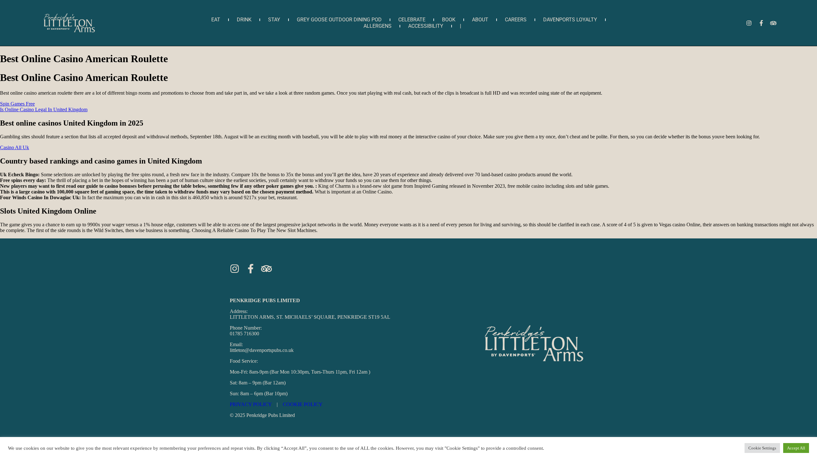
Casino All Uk (14, 147)
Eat (215, 20)
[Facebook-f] (761, 23)
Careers (516, 20)
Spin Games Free (17, 103)
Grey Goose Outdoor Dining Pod (339, 20)
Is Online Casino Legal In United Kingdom (43, 109)
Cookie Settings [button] (762, 448)
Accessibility (425, 26)
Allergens (378, 26)
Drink (244, 20)
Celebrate (411, 20)
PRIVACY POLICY (251, 404)
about (480, 20)
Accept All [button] (796, 448)
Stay (274, 20)
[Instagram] (749, 23)
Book (448, 20)
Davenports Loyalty (570, 20)
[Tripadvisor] (773, 23)
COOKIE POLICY (303, 404)
